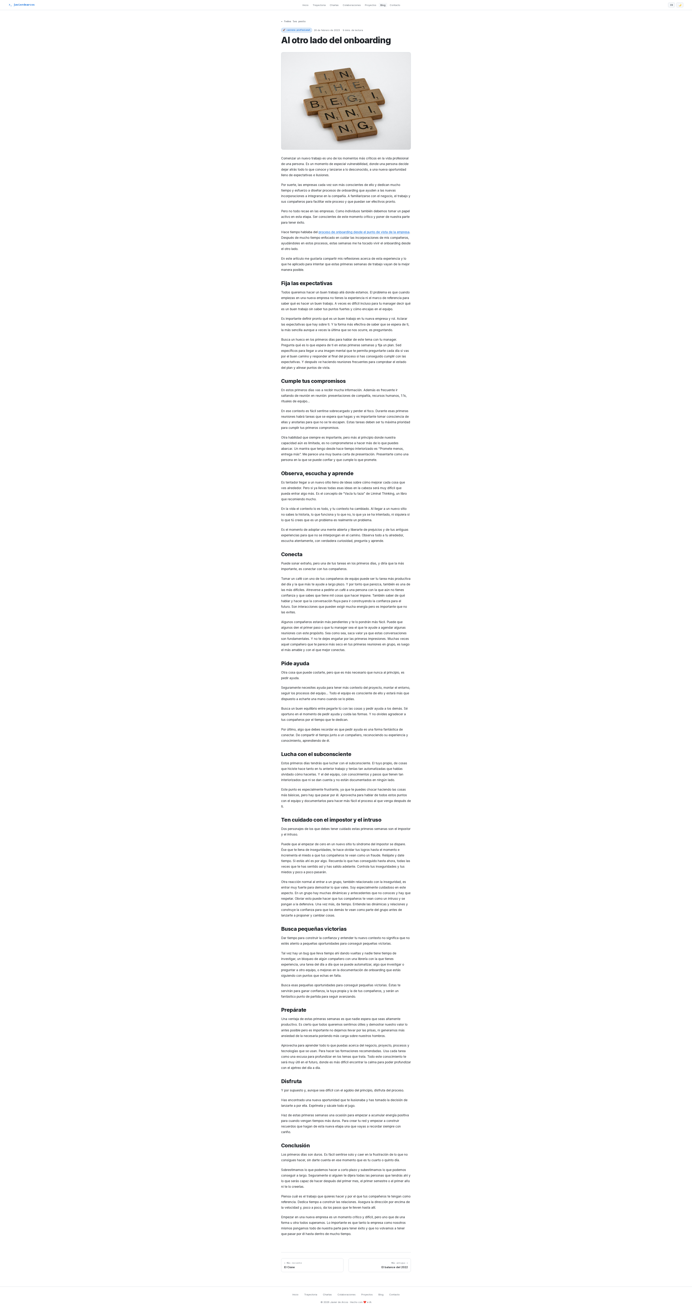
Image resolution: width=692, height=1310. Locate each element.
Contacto (395, 5)
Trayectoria (319, 5)
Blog (382, 5)
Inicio (306, 5)
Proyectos (370, 5)
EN (671, 5)
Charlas (334, 5)
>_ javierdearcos (22, 4)
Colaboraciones (352, 5)
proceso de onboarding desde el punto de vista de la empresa (364, 232)
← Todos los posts (293, 21)
